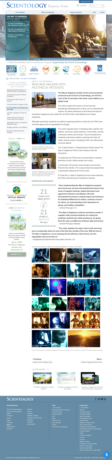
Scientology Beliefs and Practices (61, 410)
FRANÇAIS (10, 415)
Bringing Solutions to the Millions (17, 127)
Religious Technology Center (87, 422)
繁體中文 (9, 424)
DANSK (9, 413)
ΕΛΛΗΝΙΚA (30, 420)
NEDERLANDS (11, 426)
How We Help (11, 75)
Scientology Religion (85, 414)
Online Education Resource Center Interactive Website (15, 118)
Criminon (46, 73)
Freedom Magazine (99, 73)
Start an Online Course (86, 424)
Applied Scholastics (34, 73)
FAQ (94, 12)
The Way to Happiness (23, 74)
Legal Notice (103, 457)
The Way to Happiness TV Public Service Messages (16, 30)
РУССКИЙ (9, 422)
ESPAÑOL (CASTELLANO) (34, 418)
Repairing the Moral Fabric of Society (16, 100)
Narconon (56, 73)
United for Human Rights (86, 446)
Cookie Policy (86, 457)
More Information (56, 422)
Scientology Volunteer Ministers (88, 426)
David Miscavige (84, 420)
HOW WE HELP (14, 79)
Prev (37, 59)
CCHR (87, 73)
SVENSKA (30, 413)
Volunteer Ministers (76, 12)
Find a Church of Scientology (59, 426)
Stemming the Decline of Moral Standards (16, 95)
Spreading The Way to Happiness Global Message (17, 123)
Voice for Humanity (57, 412)
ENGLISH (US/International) (14, 409)
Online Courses (56, 420)
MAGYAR (29, 409)
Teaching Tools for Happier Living (17, 104)
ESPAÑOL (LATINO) (32, 415)
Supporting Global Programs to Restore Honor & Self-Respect (16, 90)
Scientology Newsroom (86, 418)
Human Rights (76, 73)
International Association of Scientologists (90, 429)
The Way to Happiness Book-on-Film (17, 113)
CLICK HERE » (16, 200)
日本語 (8, 420)
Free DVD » (17, 174)
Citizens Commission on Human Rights (90, 450)
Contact (54, 424)
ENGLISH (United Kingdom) (14, 411)
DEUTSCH (9, 429)
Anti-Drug (66, 73)
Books (102, 12)
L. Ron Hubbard (19, 12)
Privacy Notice (78, 457)
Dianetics (82, 410)
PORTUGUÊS (31, 424)
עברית (9, 418)
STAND (82, 433)
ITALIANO (30, 422)
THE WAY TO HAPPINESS (28, 79)
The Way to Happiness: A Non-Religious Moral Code (17, 24)
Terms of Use (95, 457)
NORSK (29, 411)
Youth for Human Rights (86, 448)
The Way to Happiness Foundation (15, 36)
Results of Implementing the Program (15, 131)
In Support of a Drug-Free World (88, 443)
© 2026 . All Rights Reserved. (23, 457)
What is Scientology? (47, 12)
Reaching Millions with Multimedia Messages (17, 108)
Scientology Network (85, 412)
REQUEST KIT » (16, 254)
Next (75, 59)
